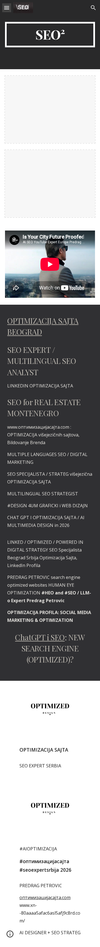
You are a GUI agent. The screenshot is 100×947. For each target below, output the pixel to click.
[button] (6, 7)
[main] (50, 34)
